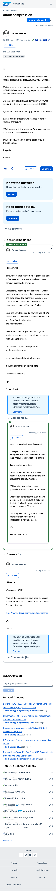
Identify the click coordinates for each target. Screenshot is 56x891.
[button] (5, 45)
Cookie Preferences (13, 885)
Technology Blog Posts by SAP (19, 723)
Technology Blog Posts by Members (22, 711)
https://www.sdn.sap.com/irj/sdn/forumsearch (27, 613)
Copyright (14, 870)
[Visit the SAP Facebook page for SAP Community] (21, 855)
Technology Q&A (11, 10)
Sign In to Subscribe (38, 20)
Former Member (18, 33)
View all (6, 841)
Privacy (14, 863)
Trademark (14, 877)
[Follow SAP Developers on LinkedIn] (35, 855)
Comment (46, 169)
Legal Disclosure (42, 870)
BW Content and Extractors (14, 56)
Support (42, 877)
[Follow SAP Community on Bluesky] (26, 855)
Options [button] (51, 20)
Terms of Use (42, 863)
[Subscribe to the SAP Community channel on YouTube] (30, 855)
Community (18, 4)
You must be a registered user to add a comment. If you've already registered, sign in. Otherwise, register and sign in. (26, 402)
